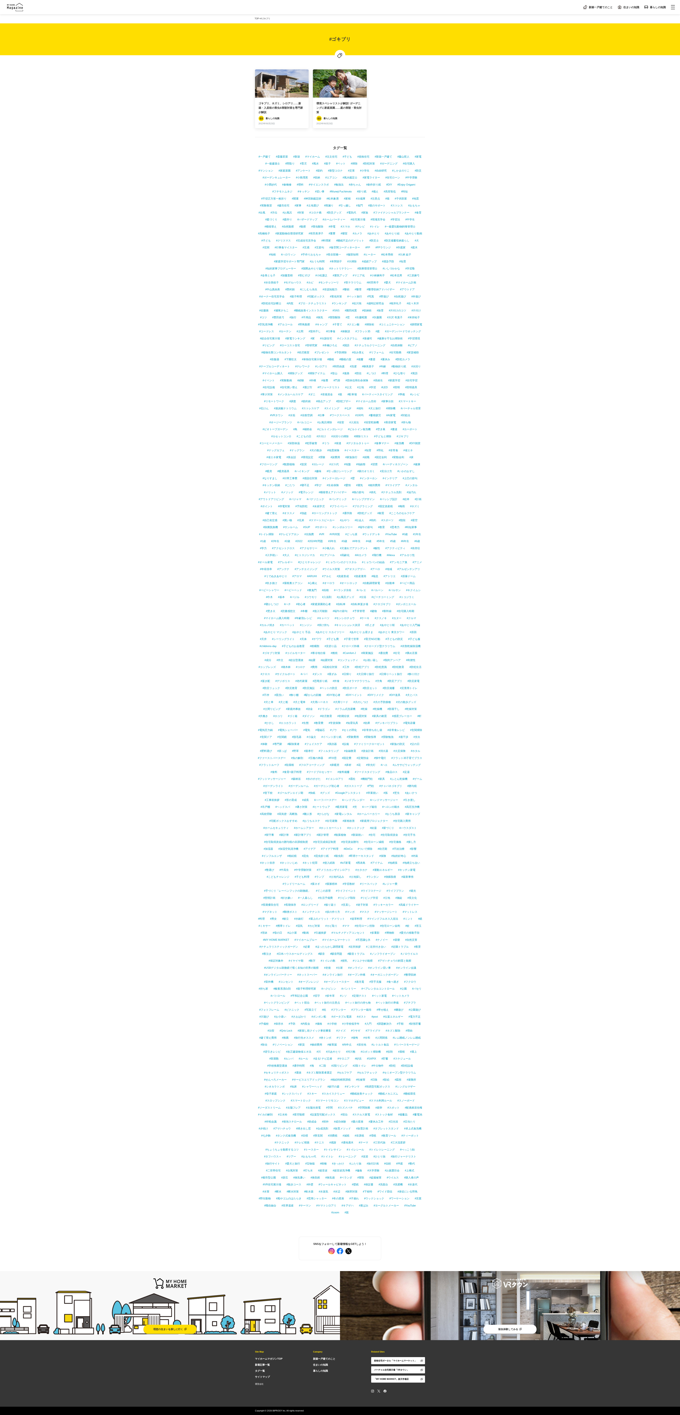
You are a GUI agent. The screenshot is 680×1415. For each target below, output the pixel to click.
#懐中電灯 (380, 757)
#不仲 (265, 694)
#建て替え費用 (268, 1037)
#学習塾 (410, 268)
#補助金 (307, 429)
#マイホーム (312, 156)
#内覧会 (305, 1023)
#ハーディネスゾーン (395, 464)
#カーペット (287, 625)
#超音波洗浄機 (341, 1170)
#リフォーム (376, 352)
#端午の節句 (365, 527)
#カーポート (410, 429)
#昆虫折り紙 (321, 855)
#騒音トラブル (356, 953)
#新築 (296, 156)
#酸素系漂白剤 (282, 988)
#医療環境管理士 (367, 268)
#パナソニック (315, 499)
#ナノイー (382, 939)
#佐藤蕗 (264, 310)
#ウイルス (393, 1177)
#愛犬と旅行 (292, 1163)
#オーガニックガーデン (385, 974)
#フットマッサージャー (272, 778)
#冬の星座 (338, 1198)
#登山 (334, 373)
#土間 (300, 331)
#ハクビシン (328, 988)
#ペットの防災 (328, 688)
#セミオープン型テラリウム (399, 1072)
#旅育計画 (362, 1128)
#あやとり (373, 233)
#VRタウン (276, 415)
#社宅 (396, 652)
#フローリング (268, 464)
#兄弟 (300, 520)
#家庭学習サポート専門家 (289, 261)
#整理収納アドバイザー (381, 289)
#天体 (303, 638)
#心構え (312, 583)
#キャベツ (323, 618)
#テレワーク (302, 366)
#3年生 (332, 541)
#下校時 (367, 1191)
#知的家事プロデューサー (280, 268)
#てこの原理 (323, 890)
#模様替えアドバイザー (333, 492)
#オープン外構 (356, 974)
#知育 (402, 261)
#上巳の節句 (410, 478)
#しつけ (371, 373)
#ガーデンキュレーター (277, 177)
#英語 (414, 373)
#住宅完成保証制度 (324, 841)
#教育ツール (388, 1135)
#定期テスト (359, 995)
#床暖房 (334, 764)
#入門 (368, 1023)
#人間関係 (381, 1037)
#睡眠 (330, 359)
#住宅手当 (409, 834)
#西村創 (290, 289)
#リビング (269, 345)
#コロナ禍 (315, 212)
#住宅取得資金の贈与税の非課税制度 (286, 841)
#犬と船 (283, 702)
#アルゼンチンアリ (408, 569)
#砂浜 (358, 1058)
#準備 (401, 394)
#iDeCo (348, 848)
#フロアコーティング (312, 764)
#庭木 (414, 247)
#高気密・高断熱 (287, 813)
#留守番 (269, 834)
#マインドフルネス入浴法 (382, 918)
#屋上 (413, 1051)
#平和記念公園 (299, 995)
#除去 (264, 1044)
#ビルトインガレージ (330, 429)
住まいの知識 (631, 7)
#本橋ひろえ (330, 345)
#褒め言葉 (411, 652)
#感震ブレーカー (402, 716)
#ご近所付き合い (376, 946)
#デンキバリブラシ (386, 722)
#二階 (322, 1065)
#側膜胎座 (390, 876)
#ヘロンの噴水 (391, 806)
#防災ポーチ (350, 688)
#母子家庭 (271, 1093)
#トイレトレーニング (382, 1149)
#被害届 (332, 1044)
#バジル (294, 597)
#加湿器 (268, 848)
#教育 (381, 527)
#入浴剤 (327, 597)
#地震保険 (333, 450)
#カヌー (396, 618)
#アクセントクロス (283, 548)
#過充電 (359, 981)
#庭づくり (271, 219)
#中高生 (284, 869)
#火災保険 (399, 750)
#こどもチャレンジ (278, 876)
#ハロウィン (288, 254)
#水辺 (336, 1191)
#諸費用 (335, 457)
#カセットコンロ (281, 436)
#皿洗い (279, 694)
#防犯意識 (381, 666)
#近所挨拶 (355, 946)
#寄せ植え (383, 1009)
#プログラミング (363, 506)
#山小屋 (292, 932)
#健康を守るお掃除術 (390, 338)
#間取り (290, 163)
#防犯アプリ (362, 666)
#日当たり (409, 1121)
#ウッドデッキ (371, 534)
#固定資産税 (385, 506)
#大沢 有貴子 (395, 317)
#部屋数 (274, 1058)
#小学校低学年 (350, 1023)
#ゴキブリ (403, 436)
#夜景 (417, 946)
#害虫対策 (336, 296)
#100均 (359, 415)
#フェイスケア (313, 743)
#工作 (346, 666)
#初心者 (300, 604)
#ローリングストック (324, 513)
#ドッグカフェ (276, 450)
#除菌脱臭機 (270, 527)
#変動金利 (398, 457)
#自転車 (340, 604)
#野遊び (384, 296)
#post (375, 1016)
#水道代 (412, 1184)
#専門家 (277, 743)
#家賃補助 (413, 352)
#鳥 (295, 429)
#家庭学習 (394, 380)
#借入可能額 (320, 611)
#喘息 (375, 576)
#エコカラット (288, 722)
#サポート (321, 527)
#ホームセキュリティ (276, 827)
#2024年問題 (315, 541)
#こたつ (290, 485)
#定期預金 (363, 757)
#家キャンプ (412, 813)
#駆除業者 (293, 743)
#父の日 (415, 743)
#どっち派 (351, 534)
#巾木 (269, 597)
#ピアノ (412, 345)
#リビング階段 (346, 897)
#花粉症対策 (330, 666)
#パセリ (416, 988)
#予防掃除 (341, 352)
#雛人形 (307, 813)
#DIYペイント (354, 694)
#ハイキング (302, 471)
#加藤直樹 (287, 275)
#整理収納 (410, 974)
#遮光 (412, 890)
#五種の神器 (315, 757)
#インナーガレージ (334, 478)
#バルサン (395, 590)
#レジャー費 (390, 883)
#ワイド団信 (385, 1191)
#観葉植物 (289, 464)
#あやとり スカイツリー (330, 632)
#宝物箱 (310, 1163)
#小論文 (311, 736)
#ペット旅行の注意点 (327, 1002)
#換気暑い (299, 1177)
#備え (375, 191)
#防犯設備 (407, 1065)
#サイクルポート (285, 674)
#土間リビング (272, 708)
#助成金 (312, 1121)
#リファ (341, 1037)
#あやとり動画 (413, 233)
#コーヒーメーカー (271, 443)
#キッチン (304, 191)
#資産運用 (360, 576)
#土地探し (355, 876)
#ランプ (319, 876)
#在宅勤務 (395, 352)
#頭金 (309, 708)
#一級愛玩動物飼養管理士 (400, 226)
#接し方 (411, 841)
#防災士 (374, 240)
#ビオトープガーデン (275, 429)
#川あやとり (333, 1051)
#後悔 (354, 1037)
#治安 (271, 1030)
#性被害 (360, 1079)
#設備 (345, 743)
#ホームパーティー (334, 219)
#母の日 (277, 932)
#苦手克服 (375, 981)
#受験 (322, 457)
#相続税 (292, 855)
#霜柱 (352, 778)
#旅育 (380, 310)
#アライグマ (373, 1030)
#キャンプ (321, 324)
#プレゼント (322, 352)
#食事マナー (382, 443)
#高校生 (378, 380)
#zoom (335, 1212)
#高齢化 (345, 555)
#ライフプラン (395, 890)
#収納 (316, 177)
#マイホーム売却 (366, 401)
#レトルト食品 (380, 1044)
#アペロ (375, 569)
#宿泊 (344, 1114)
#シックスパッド (292, 1093)
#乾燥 (364, 708)
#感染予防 (388, 261)
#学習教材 (349, 883)
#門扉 (336, 380)
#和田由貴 (339, 366)
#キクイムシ (413, 590)
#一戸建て (265, 156)
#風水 (315, 163)
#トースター (311, 1149)
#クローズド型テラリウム (380, 646)
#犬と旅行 (375, 408)
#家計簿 (284, 834)
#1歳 (263, 541)
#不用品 (306, 317)
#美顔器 (332, 743)
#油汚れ (411, 492)
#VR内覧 (335, 534)
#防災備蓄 (389, 688)
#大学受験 (373, 1170)
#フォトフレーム (269, 1009)
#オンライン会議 (406, 967)
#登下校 (268, 792)
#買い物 (287, 520)
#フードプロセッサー (319, 771)
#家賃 (301, 1044)
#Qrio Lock (286, 1030)
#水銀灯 (299, 918)
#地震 (415, 198)
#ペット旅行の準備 (387, 1002)
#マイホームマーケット (336, 939)
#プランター (338, 1009)
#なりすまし (270, 478)
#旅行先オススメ (304, 1037)
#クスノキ (381, 618)
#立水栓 (282, 1114)
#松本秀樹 (387, 254)
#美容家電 (390, 422)
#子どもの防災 (394, 638)
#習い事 (319, 191)
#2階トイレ (359, 1065)
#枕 (324, 1009)
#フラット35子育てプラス (406, 757)
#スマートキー (407, 401)
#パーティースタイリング (377, 394)
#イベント (269, 380)
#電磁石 (320, 729)
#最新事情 (407, 876)
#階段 (402, 520)
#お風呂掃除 (324, 422)
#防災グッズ (334, 212)
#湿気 (299, 925)
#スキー (312, 1093)
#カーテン (285, 331)
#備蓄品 (402, 1114)
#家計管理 (323, 834)
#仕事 (321, 415)
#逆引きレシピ (272, 1051)
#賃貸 (303, 464)
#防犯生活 (415, 666)
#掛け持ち (323, 625)
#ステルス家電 (361, 1114)
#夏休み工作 (376, 1121)
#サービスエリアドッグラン (308, 1079)
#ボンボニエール (406, 604)
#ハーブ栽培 (369, 806)
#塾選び (269, 869)
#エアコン (331, 177)
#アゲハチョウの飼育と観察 (394, 960)
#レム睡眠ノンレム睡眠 (407, 1037)
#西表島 (360, 862)
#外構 (312, 380)
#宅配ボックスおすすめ (283, 820)
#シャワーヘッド (312, 1086)
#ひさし (269, 722)
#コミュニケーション (392, 324)
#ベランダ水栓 (342, 590)
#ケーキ (364, 618)
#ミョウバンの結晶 (373, 562)
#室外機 (268, 981)
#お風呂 (287, 212)
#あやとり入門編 (410, 625)
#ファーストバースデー (272, 757)
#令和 (366, 1037)
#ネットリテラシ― (340, 268)
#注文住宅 (331, 156)
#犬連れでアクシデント (354, 548)
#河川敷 (350, 1051)
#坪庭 (399, 1163)
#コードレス (266, 331)
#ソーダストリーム (269, 1107)
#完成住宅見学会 (306, 240)
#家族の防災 (397, 743)
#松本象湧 (333, 198)
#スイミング (332, 408)
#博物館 (389, 932)
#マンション (266, 170)
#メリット (270, 492)
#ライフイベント (346, 890)
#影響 (413, 848)
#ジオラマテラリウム (357, 680)
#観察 (302, 226)
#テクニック (282, 1142)
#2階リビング (339, 1065)
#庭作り (287, 219)
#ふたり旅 (355, 1163)
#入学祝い (271, 555)
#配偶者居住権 (413, 1107)
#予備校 (264, 1023)
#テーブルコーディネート (274, 366)
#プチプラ (410, 1002)
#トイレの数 (328, 960)
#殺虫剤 (338, 855)
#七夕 (348, 408)
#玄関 (266, 247)
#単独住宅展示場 (312, 359)
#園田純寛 (351, 310)
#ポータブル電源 (342, 1016)
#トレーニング (347, 1156)
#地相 (272, 254)
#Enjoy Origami (406, 184)
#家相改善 (349, 820)
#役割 (389, 1051)
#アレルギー (285, 562)
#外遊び (416, 296)
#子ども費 (333, 638)
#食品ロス (392, 771)
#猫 (387, 198)
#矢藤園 (377, 317)
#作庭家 (401, 247)
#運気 (359, 485)
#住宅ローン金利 (390, 925)
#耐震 (380, 513)
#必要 (306, 946)
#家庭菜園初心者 (321, 604)
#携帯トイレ (283, 925)
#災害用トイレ (408, 688)
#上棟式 (409, 1170)
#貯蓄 (384, 1058)
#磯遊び (398, 1009)
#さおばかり (298, 1016)
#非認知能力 (330, 289)
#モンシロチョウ (345, 618)
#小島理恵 (302, 177)
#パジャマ (295, 499)
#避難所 (411, 1079)
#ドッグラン (297, 450)
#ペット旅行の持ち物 (358, 1002)
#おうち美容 (392, 813)
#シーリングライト (283, 638)
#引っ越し (345, 205)
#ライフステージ (371, 890)
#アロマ (297, 576)
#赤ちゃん (355, 184)
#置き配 (265, 680)
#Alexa (391, 555)
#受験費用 (353, 736)
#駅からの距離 (312, 694)
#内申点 (347, 1044)
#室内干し (315, 331)
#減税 (346, 1135)
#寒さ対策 (267, 394)
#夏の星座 (357, 1121)
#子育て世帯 (351, 638)
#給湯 (373, 827)
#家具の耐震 (379, 716)
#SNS (336, 310)
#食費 (324, 380)
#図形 (398, 1079)
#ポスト (361, 1016)
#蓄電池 (417, 1114)
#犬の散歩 (316, 450)
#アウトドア (407, 289)
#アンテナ (283, 569)
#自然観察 (288, 226)
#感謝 (332, 1142)
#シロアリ (321, 366)
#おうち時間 (317, 261)
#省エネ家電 (274, 457)
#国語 (346, 345)
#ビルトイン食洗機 (359, 429)
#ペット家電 (379, 995)
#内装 (414, 855)
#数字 (312, 960)
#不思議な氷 (363, 939)
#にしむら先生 (308, 289)
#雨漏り (328, 205)
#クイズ (341, 1030)
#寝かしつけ (271, 604)
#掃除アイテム (316, 373)
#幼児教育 (326, 716)
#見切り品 (331, 646)
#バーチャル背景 (411, 408)
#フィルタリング (329, 750)
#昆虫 (305, 855)
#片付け (416, 310)
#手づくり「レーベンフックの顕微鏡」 (287, 890)
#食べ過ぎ (393, 981)
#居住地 (361, 1044)
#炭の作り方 (332, 911)
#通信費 (383, 652)
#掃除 (354, 163)
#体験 (264, 743)
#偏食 (358, 1170)
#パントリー (348, 988)
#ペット (340, 163)
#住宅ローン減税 (374, 841)
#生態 (305, 722)
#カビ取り (331, 925)
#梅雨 (401, 506)
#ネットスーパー (307, 974)
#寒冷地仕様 (318, 652)
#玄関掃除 (416, 729)
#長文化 (412, 897)
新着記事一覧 (262, 1364)
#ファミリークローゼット (369, 743)
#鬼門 (359, 205)
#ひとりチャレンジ (309, 562)
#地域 (388, 569)
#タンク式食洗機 (286, 1135)
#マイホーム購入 (273, 373)
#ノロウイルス (409, 953)
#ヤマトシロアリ (326, 1205)
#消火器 (383, 750)
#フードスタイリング (367, 771)
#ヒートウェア (321, 806)
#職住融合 (270, 1205)
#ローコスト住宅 (290, 345)
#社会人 (359, 520)
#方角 (378, 680)
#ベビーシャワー (269, 590)
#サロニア (344, 1058)
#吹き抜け (271, 583)
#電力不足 (415, 1016)
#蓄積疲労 (375, 415)
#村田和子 (373, 282)
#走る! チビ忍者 (322, 1058)
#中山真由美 (272, 289)
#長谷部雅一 (333, 254)
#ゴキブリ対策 (271, 652)
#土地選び (313, 205)
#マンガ (350, 911)
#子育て (337, 324)
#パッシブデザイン (363, 499)
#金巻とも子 (268, 275)
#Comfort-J (349, 652)
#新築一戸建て (383, 156)
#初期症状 (343, 716)
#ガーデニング (389, 163)
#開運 (295, 198)
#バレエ (361, 590)
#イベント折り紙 (331, 736)
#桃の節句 (358, 492)
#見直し (346, 904)
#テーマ (363, 1142)
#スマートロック (301, 1100)
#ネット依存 (267, 862)
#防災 (418, 170)
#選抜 (298, 1072)
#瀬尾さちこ (281, 310)
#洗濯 (353, 366)
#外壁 (310, 1184)
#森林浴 (296, 778)
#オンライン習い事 (379, 967)
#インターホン (368, 478)
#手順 (400, 1023)
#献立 (285, 918)
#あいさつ (411, 792)
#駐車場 (352, 394)
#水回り (416, 366)
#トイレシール (355, 1149)
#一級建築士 (272, 163)
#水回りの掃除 (340, 436)
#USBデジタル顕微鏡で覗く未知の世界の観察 (291, 967)
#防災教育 (291, 688)
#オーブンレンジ (309, 981)
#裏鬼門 (312, 590)
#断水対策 (293, 1191)
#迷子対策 (362, 904)
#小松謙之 (321, 275)
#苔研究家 (311, 345)
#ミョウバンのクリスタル (341, 562)
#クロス (265, 674)
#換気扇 (330, 1177)
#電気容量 (409, 722)
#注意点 (375, 198)
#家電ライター (371, 177)
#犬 (417, 240)
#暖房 (268, 471)
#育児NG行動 (372, 638)
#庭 (378, 331)
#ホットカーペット (330, 827)
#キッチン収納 (271, 485)
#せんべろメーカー (275, 1079)
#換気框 (315, 1177)
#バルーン (377, 590)
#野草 (295, 750)
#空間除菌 (364, 1107)
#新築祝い (357, 834)
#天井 (263, 638)
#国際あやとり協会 (312, 268)
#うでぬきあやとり (275, 576)
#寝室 (344, 233)
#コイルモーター (295, 652)
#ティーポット (410, 1135)
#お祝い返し (370, 660)
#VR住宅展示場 (272, 1184)
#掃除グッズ (295, 373)
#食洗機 (399, 443)
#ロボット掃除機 (371, 1051)
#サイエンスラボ (319, 184)
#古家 (339, 967)
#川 (319, 1051)
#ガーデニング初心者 (326, 785)
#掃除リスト (361, 436)
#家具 (381, 778)
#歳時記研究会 (375, 303)
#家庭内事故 (293, 708)
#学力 (263, 548)
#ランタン (373, 876)
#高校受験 (266, 813)
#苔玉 (418, 925)
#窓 (348, 317)
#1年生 (417, 534)
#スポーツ (387, 520)
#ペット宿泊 (302, 1002)
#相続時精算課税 (341, 1079)
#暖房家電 (341, 806)
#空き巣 (380, 429)
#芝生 (396, 792)
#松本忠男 (396, 275)
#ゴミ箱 (292, 716)
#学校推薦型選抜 (277, 1065)
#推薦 (285, 1037)
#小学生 (364, 170)
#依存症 (415, 548)
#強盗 (303, 513)
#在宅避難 (331, 820)
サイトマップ (262, 1376)
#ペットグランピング (276, 1002)
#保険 (382, 855)
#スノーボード (406, 1100)
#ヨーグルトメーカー (386, 1205)
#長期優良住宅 (270, 904)
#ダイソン (309, 716)
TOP (257, 18)
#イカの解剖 (265, 1114)
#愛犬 (387, 282)
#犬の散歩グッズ (406, 702)
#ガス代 (334, 464)
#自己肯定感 (270, 520)
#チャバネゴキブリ (390, 785)
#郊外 (325, 1121)
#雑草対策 (351, 1191)
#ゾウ (333, 729)
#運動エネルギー (383, 869)
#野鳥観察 (304, 324)
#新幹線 (387, 611)
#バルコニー (304, 422)
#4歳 (368, 541)
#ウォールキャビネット (333, 1184)
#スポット (393, 1107)
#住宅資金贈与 (350, 841)
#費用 (314, 666)
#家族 (364, 212)
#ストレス (397, 205)
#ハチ (287, 604)
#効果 (366, 722)
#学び (318, 485)
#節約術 (306, 401)
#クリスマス (283, 240)
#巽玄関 (318, 1135)
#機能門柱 (367, 778)
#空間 (329, 1107)
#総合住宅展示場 (270, 338)
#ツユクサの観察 (363, 960)
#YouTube (391, 534)
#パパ (304, 674)
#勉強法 (339, 184)
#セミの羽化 (349, 729)
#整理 (358, 289)
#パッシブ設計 (388, 499)
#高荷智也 (390, 191)
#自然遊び (400, 296)
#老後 (327, 967)
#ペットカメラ (400, 995)
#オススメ (289, 513)
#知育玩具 (352, 722)
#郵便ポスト (290, 911)
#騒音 (321, 953)
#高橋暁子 (264, 233)
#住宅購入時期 (405, 611)
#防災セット (370, 688)
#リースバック (368, 883)
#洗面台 (383, 1184)
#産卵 (378, 1107)
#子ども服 (414, 638)
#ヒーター (370, 254)
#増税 (372, 1135)
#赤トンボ (325, 1037)
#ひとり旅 (379, 1156)
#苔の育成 (291, 799)
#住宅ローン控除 (365, 925)
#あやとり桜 (387, 625)
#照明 (396, 387)
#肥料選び (266, 750)
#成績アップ (369, 261)
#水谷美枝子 (271, 282)
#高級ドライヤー (409, 904)
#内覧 (290, 303)
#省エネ (408, 450)
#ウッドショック (374, 1198)
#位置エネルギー (393, 1016)
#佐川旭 (356, 303)
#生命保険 (333, 485)
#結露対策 (327, 660)
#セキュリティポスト (276, 1072)
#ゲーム (417, 778)
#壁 (353, 478)
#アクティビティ (395, 548)
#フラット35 (362, 331)
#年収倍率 (266, 569)
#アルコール (285, 324)
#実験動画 (286, 380)
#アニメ (417, 562)
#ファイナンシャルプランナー (391, 212)
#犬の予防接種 (382, 702)
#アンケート (303, 170)
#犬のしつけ (360, 702)
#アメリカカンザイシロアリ (333, 869)
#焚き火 (270, 611)
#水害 (266, 1191)
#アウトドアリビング (271, 499)
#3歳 (344, 541)
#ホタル (415, 750)
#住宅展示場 (358, 219)
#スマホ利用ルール (380, 1100)
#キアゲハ (348, 1205)
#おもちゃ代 (308, 1156)
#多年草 (330, 995)
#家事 (298, 205)
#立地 (386, 897)
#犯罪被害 (311, 443)
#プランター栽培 (361, 1009)
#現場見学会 (378, 219)
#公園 (403, 988)
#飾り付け (413, 674)
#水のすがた (313, 778)
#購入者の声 (411, 1177)
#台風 (262, 212)
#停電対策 (284, 506)
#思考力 (395, 527)
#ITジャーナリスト (329, 387)
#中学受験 (411, 177)
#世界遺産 (288, 1205)
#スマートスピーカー (322, 520)
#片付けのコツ (397, 310)
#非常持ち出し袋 (372, 729)
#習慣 (374, 464)
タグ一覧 (260, 1370)
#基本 (281, 597)
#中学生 (410, 219)
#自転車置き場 (359, 604)
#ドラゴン (324, 708)
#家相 (347, 198)
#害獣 (360, 1177)
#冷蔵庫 (360, 198)
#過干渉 (403, 736)
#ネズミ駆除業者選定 (319, 1072)
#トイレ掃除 (266, 534)
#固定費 (346, 757)
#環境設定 (307, 457)
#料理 (384, 373)
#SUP (306, 527)
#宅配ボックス (316, 296)
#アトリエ (390, 576)
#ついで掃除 (365, 848)
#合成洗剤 (322, 1128)
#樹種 (323, 1163)
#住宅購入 (409, 163)
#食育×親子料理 (292, 771)
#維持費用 (374, 485)
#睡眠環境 (409, 1093)
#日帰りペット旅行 (390, 674)
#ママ (346, 925)
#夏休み (385, 359)
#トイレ (374, 226)
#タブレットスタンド (386, 1128)
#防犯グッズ (364, 513)
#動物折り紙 (398, 366)
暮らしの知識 (658, 7)
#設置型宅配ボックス (322, 1114)
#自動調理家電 (371, 583)
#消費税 (332, 1135)
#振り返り (330, 904)
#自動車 (390, 583)
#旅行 (293, 317)
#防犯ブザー (343, 401)
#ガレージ (318, 464)
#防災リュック (271, 688)
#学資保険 (335, 722)
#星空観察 (299, 1114)
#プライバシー (338, 506)
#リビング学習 (369, 897)
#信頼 (387, 1163)
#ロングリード (310, 904)
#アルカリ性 (407, 555)
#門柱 (370, 785)
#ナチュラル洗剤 (391, 492)
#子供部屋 (401, 198)
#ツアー (291, 1156)
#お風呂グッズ (345, 597)
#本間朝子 (336, 261)
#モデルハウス (292, 282)
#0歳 (405, 534)
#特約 (372, 520)
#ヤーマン (305, 1205)
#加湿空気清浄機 (288, 848)
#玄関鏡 (282, 736)
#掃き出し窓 (303, 1128)
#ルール (303, 1058)
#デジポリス (282, 680)
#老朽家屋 (301, 680)
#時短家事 (411, 527)
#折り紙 (361, 191)
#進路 (346, 373)
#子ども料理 (302, 876)
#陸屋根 (289, 764)
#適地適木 (347, 1142)
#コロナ (300, 666)
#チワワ (316, 638)
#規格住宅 (363, 156)
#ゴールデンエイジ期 (290, 792)
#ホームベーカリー (368, 813)
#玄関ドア (266, 736)
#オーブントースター (336, 981)
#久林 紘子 (404, 254)
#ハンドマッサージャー (384, 799)
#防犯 (392, 1065)
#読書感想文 (288, 611)
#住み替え (358, 352)
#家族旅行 (351, 457)
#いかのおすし (406, 471)
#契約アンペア (392, 660)
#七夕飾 (266, 1135)
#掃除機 (390, 408)
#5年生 (381, 541)
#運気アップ (340, 275)
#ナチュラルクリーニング (370, 345)
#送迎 (364, 1156)
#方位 (274, 212)
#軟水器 (308, 1191)
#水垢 (291, 415)
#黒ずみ (332, 674)
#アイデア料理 (329, 848)
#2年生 (275, 541)
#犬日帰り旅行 (365, 674)
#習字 (316, 995)
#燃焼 (334, 652)
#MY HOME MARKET (276, 939)
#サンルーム (290, 527)
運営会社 (259, 1384)
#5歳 (393, 541)
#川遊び (264, 1016)
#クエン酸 (353, 324)
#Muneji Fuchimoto (341, 191)
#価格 (318, 1023)
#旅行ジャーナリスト (403, 1156)
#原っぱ (282, 750)
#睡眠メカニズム (388, 1093)
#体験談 (345, 331)
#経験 (300, 380)
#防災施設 (309, 688)
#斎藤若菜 (282, 156)
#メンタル (412, 485)
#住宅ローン (392, 177)
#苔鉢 (264, 932)
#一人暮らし (305, 897)
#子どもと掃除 (382, 436)
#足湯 (406, 771)
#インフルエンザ (272, 855)
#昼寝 (396, 939)
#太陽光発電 (313, 1107)
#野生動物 (265, 1198)
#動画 (305, 932)
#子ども (347, 156)
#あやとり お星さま (361, 632)
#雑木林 (286, 666)
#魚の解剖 (297, 757)
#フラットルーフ (269, 764)
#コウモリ (311, 597)
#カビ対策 (314, 925)
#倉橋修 (286, 184)
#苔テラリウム (352, 282)
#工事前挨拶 (272, 799)
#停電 (332, 226)
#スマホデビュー (354, 1100)
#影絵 (386, 1079)
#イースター (352, 450)
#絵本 (406, 499)
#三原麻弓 (413, 275)
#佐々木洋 (413, 303)
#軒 (419, 716)
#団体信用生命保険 (356, 380)
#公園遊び (415, 1009)
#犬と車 (268, 702)
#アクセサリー (308, 548)
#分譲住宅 (326, 338)
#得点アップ (323, 401)
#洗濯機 (398, 1184)
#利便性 (410, 660)
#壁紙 (355, 1184)
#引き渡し (409, 799)
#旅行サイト (272, 1163)
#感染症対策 (310, 478)
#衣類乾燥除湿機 (411, 646)
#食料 (274, 771)
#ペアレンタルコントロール (378, 988)
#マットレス (410, 911)
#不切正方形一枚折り (274, 198)
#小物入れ (329, 548)
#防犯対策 (369, 163)
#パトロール (278, 995)
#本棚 (304, 611)
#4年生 (356, 541)
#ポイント (267, 506)
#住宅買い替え (289, 387)
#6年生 (405, 541)
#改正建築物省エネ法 (298, 1051)
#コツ (263, 317)
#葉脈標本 (331, 883)
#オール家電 (265, 562)
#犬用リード (340, 702)
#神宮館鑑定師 (312, 198)
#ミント (408, 918)
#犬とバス (412, 694)
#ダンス (317, 674)
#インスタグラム (347, 338)
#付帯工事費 (290, 478)
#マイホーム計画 (406, 282)
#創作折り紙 (373, 184)
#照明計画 (269, 897)
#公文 (348, 387)
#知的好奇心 (398, 855)
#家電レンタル (343, 813)
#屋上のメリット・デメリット (327, 918)
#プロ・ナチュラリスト (313, 303)
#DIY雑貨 (414, 443)
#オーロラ (329, 583)
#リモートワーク (274, 401)
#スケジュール (402, 1058)
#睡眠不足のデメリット (350, 240)
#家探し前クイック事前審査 (314, 1030)
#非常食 (393, 450)
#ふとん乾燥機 (398, 778)
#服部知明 (352, 254)
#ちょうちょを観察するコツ (282, 1149)
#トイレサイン (332, 1149)
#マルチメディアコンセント (348, 932)
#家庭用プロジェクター (374, 820)
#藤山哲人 (403, 156)
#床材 (348, 764)
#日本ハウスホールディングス (295, 953)
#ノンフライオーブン (382, 953)
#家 (313, 338)
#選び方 (307, 387)
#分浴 (362, 597)
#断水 (278, 1191)
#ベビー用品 (407, 583)
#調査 (292, 401)
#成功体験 (340, 1121)
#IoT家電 (345, 862)
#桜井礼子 (395, 303)
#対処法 (405, 415)
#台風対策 (292, 1170)
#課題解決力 (384, 1023)
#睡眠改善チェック (361, 1093)
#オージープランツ (280, 422)
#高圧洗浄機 (412, 806)
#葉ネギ (315, 883)
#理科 (300, 184)
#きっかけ (338, 1163)
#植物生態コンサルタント (276, 352)
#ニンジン (306, 625)
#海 (312, 1065)
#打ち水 (308, 1170)
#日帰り (347, 674)
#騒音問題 (336, 953)
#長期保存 (290, 904)
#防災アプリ (394, 680)
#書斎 (372, 359)
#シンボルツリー (343, 527)
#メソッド (287, 492)
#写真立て (311, 1009)
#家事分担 (387, 401)
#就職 (366, 457)
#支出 (416, 736)
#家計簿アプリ (302, 834)
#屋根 (401, 1051)
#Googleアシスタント (348, 792)
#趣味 (318, 471)
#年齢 (382, 366)
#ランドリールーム (294, 883)
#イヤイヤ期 (296, 960)
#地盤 (347, 464)
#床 (411, 457)
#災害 (351, 170)
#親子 (327, 163)
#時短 (404, 191)
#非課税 (359, 1135)
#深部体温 (294, 443)
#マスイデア (393, 485)
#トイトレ (327, 1156)
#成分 (268, 660)
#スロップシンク (275, 1100)
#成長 (305, 799)
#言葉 (418, 1198)
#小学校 (332, 1023)
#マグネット (270, 911)
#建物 (373, 611)
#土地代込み (336, 876)
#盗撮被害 (375, 1177)
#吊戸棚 (265, 806)
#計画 (418, 499)
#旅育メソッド (342, 1128)
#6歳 (417, 541)
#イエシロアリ (334, 778)
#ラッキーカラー (383, 904)
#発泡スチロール (292, 1121)
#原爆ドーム (408, 576)
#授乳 (344, 960)
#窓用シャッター (317, 1198)
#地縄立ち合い (411, 862)
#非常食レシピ (396, 729)
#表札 (372, 492)
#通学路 (347, 513)
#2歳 (287, 541)
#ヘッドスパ (282, 806)
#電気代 (351, 212)
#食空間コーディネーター (344, 247)
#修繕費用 (316, 1044)
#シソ (343, 995)
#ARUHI (312, 576)
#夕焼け (263, 1128)
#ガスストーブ (353, 785)
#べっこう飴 (407, 1149)
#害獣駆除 (334, 317)
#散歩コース (294, 1184)
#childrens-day (268, 646)
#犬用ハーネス (319, 702)
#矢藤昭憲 (361, 317)
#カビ (310, 282)
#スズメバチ (345, 1107)
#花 (359, 764)
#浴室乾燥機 (371, 422)
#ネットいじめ (289, 862)
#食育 (418, 212)
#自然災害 (411, 939)
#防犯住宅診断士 (271, 303)
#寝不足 (304, 485)
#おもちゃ (414, 205)
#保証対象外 (276, 960)
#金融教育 (350, 750)
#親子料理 (296, 296)
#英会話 (291, 457)
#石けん (264, 408)
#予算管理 (359, 611)
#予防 (292, 1023)
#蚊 (407, 925)
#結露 (312, 660)
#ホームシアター (304, 827)
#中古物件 (378, 1065)
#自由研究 (381, 170)
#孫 (386, 792)
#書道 (394, 429)
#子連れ (354, 1198)
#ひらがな (323, 813)
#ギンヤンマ (352, 1086)
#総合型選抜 (296, 660)
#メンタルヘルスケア (290, 394)
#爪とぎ (370, 625)
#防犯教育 (398, 666)
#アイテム (377, 862)
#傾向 (360, 408)
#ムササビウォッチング (407, 764)
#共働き (263, 716)
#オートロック (348, 583)
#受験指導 (370, 736)
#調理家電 (416, 324)
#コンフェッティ (348, 660)
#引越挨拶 (320, 932)
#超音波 (322, 1170)
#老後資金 (327, 394)
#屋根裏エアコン (293, 583)
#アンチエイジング (306, 569)
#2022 (298, 541)
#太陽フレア (293, 1107)
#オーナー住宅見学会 (272, 296)
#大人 (286, 555)
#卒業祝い (372, 792)
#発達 (338, 443)
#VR (321, 534)
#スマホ (345, 226)
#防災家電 (413, 680)
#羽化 (380, 450)
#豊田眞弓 (278, 317)
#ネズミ (415, 506)
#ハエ (384, 764)
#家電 (418, 156)
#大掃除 (352, 261)
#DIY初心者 (333, 694)
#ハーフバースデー (325, 799)
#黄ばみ (363, 1205)
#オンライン (355, 967)
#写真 (370, 296)
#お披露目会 (392, 1170)
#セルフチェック (367, 1072)
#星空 (414, 520)
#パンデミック (338, 499)
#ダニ (312, 394)
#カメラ (357, 233)
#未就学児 (319, 506)
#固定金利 (381, 457)
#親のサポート (377, 205)
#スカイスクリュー (333, 1093)
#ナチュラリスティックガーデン (278, 946)
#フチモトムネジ (282, 191)
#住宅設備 (269, 387)
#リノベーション (283, 1044)
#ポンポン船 (318, 1016)
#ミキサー (265, 925)
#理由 (409, 1030)
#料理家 (326, 240)
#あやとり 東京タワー (391, 632)
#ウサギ (355, 1030)
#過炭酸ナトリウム (285, 408)
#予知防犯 (301, 506)
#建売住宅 (283, 205)
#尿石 (284, 1177)
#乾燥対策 (411, 708)
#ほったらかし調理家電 (329, 946)
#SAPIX (371, 1058)
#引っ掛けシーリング (339, 471)
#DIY (389, 184)
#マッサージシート (386, 911)
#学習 (372, 387)
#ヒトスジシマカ (305, 555)
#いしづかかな (391, 268)
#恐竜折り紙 (320, 680)
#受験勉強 (387, 736)
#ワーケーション (399, 1198)
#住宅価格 (395, 841)
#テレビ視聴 (302, 1142)
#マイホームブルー (305, 939)
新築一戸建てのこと (601, 7)
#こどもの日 (304, 436)
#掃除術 (369, 324)
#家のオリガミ (366, 471)
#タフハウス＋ (272, 1156)
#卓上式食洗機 (412, 1128)
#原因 (413, 632)
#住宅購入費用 (402, 820)
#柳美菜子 (368, 366)
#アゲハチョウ (282, 1128)
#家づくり (388, 827)
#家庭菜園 (285, 170)
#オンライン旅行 (333, 974)
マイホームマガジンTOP (268, 1358)
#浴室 (340, 422)
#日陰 (374, 1079)
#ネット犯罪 (310, 862)
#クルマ (411, 618)
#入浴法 (354, 422)
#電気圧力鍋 (265, 729)
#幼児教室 (303, 352)
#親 (340, 394)
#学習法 (395, 219)
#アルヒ (327, 576)
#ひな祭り (399, 373)
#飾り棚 (294, 694)
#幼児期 (382, 848)
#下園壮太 (291, 359)
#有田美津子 (316, 233)
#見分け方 (386, 471)
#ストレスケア (310, 408)
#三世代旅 (379, 1142)
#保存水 (278, 1023)
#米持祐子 (414, 317)
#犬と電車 (299, 702)
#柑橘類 (314, 646)
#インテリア (390, 478)
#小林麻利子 (377, 275)
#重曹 (332, 233)
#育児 (303, 163)
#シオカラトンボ (275, 1086)
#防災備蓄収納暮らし (396, 240)
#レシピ (415, 394)
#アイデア (310, 848)
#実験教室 (266, 205)
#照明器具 (411, 387)
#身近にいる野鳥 (408, 1191)
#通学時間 (299, 1065)
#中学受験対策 (302, 869)
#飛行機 (376, 555)
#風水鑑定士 (350, 177)
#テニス (319, 1142)
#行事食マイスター (286, 247)
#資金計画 (367, 750)
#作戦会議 (271, 1121)
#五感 (306, 247)
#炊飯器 (274, 359)
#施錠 (398, 897)
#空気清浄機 (265, 324)
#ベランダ (346, 1177)
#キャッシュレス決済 (347, 625)
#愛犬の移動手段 (410, 932)
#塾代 (411, 1163)
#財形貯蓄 (415, 1023)
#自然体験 (397, 345)
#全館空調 (307, 415)
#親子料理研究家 (306, 988)
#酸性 (376, 548)
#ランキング (339, 303)
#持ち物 (406, 422)
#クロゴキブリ (382, 604)
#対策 (300, 212)
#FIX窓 (332, 757)
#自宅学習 (412, 380)
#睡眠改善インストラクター (310, 310)
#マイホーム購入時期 (276, 618)
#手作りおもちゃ (311, 254)
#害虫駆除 (317, 226)
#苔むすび (304, 275)
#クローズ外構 (350, 646)
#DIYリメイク (375, 694)
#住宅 (372, 834)
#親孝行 (308, 750)
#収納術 (367, 310)
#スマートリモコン (327, 1100)
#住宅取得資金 (389, 834)
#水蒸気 (323, 1191)
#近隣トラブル (400, 946)
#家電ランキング (295, 338)
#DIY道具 (394, 694)
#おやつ (344, 520)
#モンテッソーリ (329, 282)
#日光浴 (393, 1121)
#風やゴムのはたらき (288, 1198)
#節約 (319, 170)
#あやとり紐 (392, 233)
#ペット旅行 (354, 296)
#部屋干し (393, 708)
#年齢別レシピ (303, 618)
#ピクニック (292, 1009)
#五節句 (319, 247)
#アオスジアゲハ (355, 569)
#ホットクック (356, 827)
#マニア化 (359, 275)
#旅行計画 (373, 1163)
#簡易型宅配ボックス (377, 1086)
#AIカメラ (361, 555)
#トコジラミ (407, 597)
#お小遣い (280, 1016)
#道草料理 (356, 918)
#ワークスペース (340, 415)
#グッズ (325, 792)
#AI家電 (390, 415)
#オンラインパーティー (278, 974)
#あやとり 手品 (301, 632)
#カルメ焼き (267, 625)
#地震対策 (361, 716)
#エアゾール (327, 555)
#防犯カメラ (402, 359)
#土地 (360, 387)
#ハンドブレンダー (353, 799)
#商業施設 (367, 652)
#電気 (306, 729)
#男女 (273, 918)
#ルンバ (288, 1058)
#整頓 (346, 289)
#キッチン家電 (406, 869)
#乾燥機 (377, 708)
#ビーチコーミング (383, 597)
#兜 (355, 806)
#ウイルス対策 (331, 569)
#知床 (293, 1086)
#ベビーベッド (293, 590)
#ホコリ (278, 716)
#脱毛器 (296, 736)
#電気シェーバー (288, 729)
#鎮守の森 (333, 1086)
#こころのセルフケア (402, 513)
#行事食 (330, 331)
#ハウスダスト (408, 827)
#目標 (304, 1135)
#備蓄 (360, 359)
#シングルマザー (405, 1086)
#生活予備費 (325, 897)
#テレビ (360, 226)
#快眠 (311, 792)
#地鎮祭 (361, 464)
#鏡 (420, 918)
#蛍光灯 (370, 764)
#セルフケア (344, 1072)
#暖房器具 (283, 471)
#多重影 (374, 932)
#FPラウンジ (383, 247)
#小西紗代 (271, 184)
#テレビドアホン (289, 534)
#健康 (416, 464)
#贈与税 (412, 785)
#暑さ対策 (301, 806)
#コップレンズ (267, 666)
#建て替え (271, 513)
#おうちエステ (311, 820)
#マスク (364, 911)
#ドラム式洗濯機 (345, 708)
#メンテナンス (311, 911)
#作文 (280, 660)
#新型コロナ (335, 170)
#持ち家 (263, 988)
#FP (367, 247)
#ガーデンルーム (299, 785)
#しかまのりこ (400, 170)
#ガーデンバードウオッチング (403, 331)
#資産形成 (343, 576)
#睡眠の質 (345, 359)
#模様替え (271, 226)
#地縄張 (392, 862)
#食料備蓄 (344, 771)
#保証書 (368, 1184)
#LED (384, 387)
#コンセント (286, 981)
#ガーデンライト (273, 785)
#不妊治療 (398, 848)
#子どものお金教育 (293, 646)
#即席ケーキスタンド (361, 855)
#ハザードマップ (307, 219)
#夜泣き (266, 953)
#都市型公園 (268, 1177)
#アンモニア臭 (398, 562)
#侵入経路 (329, 862)
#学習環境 (414, 338)
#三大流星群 (398, 1142)
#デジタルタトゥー (358, 443)
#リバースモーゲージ (407, 1044)
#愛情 (347, 485)
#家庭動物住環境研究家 (289, 233)
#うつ (325, 443)
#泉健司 (367, 338)
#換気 (319, 317)
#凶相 (325, 590)
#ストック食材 (384, 1114)
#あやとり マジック (275, 632)
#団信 (358, 373)
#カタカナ (361, 869)
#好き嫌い (287, 897)
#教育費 (318, 722)
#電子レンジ (306, 492)
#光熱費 (309, 534)
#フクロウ (410, 981)
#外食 (336, 680)
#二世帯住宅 (273, 1170)
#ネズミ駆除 (393, 1030)
